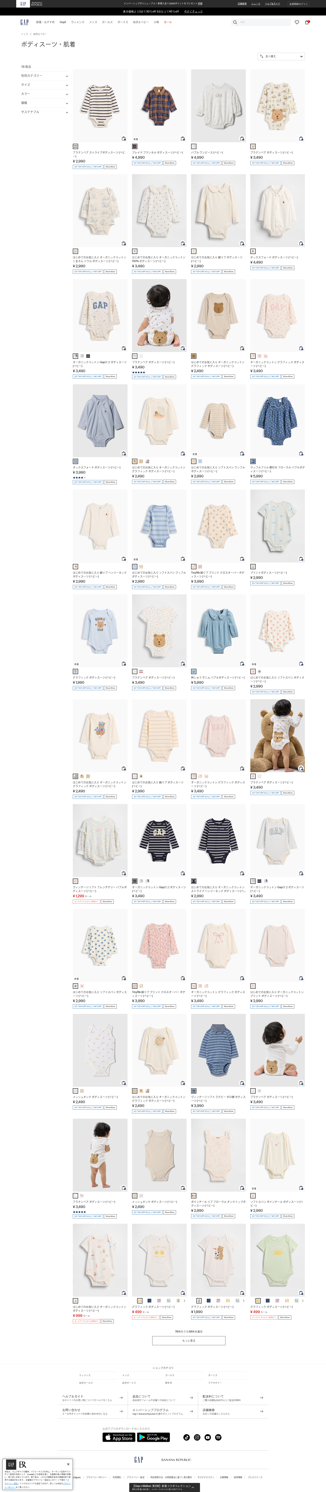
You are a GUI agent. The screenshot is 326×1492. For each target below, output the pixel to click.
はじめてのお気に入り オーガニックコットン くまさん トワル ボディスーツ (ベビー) (99, 259)
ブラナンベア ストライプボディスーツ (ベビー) (99, 154)
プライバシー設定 (136, 1477)
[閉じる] (68, 1464)
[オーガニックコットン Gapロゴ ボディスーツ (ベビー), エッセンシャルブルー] (81, 356)
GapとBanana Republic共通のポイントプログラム (157, 1414)
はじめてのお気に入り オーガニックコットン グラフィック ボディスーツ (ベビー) (217, 364)
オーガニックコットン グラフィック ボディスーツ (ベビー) (277, 364)
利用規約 (117, 1477)
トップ (24, 34)
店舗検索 (242, 3)
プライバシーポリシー (96, 1477)
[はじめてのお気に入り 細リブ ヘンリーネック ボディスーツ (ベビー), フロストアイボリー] (75, 566)
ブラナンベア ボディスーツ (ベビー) (271, 152)
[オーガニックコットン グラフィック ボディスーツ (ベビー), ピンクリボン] (265, 356)
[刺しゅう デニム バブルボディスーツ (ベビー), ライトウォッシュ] (193, 671)
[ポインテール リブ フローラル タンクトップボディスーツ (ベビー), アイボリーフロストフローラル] (193, 1195)
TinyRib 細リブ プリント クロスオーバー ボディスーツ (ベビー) (217, 574)
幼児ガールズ (86, 1383)
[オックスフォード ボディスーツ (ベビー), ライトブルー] (75, 461)
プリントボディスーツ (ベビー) (268, 572)
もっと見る (188, 1340)
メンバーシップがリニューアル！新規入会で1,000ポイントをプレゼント (163, 3)
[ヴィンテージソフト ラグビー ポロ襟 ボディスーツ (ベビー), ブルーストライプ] (193, 1091)
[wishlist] (297, 22)
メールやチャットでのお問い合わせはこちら (85, 1414)
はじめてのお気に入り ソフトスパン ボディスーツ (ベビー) (277, 679)
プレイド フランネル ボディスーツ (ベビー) (157, 152)
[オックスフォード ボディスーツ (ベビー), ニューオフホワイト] (253, 251)
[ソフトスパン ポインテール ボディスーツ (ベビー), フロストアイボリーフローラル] (253, 1195)
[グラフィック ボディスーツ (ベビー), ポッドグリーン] (258, 1300)
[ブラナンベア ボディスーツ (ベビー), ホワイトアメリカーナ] (134, 671)
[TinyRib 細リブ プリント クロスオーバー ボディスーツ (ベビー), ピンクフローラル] (200, 566)
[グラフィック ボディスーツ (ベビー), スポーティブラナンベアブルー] (75, 671)
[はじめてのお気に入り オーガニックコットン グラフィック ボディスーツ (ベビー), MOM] (141, 461)
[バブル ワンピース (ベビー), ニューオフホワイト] (193, 146)
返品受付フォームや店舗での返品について (153, 1400)
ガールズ (169, 1375)
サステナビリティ (206, 1477)
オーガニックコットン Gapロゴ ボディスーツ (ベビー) (100, 364)
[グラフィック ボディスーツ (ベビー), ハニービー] (139, 1300)
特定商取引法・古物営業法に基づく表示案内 (171, 1477)
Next (184, 1301)
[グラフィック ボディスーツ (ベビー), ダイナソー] (168, 1300)
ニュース (255, 3)
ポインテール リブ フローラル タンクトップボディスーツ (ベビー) (218, 1203)
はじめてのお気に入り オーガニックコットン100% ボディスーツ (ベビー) (158, 259)
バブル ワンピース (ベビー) (207, 152)
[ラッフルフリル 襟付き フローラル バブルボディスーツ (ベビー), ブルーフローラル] (253, 461)
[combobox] (261, 22)
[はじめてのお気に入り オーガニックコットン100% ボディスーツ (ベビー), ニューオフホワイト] (134, 251)
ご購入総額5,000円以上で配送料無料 (222, 1400)
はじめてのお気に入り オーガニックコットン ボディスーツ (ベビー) (99, 1308)
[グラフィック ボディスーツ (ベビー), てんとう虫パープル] (159, 1300)
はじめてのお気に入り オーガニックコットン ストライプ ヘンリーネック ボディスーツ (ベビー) (217, 889)
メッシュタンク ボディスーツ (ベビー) (95, 1096)
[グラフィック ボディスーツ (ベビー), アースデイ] (149, 1300)
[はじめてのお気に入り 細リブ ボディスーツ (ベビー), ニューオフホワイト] (141, 776)
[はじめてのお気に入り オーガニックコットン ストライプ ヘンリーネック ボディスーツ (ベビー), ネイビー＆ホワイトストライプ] (193, 881)
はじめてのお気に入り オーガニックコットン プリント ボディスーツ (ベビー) (277, 994)
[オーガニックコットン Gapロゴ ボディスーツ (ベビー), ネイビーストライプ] (88, 356)
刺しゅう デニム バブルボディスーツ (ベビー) (217, 677)
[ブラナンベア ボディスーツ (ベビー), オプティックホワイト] (134, 356)
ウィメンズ (85, 1375)
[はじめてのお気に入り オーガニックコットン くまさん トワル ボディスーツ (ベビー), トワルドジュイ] (75, 251)
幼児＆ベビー (40, 34)
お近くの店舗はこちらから (216, 1414)
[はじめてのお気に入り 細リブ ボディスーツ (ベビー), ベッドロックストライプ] (134, 776)
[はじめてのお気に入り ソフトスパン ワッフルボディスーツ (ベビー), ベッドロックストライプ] (193, 461)
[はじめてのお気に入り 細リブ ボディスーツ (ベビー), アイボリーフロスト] (193, 251)
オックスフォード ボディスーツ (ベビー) (274, 257)
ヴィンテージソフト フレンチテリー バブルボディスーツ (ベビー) (100, 889)
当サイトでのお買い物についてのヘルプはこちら (87, 1400)
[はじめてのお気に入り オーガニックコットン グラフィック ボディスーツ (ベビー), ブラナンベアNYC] (147, 461)
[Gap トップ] (22, 22)
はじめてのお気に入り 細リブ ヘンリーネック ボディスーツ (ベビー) (100, 574)
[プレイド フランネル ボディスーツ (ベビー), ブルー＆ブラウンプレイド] (134, 146)
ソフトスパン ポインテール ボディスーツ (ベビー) (276, 1203)
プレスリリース (255, 1477)
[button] (299, 4)
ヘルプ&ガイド (272, 3)
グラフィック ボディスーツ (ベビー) (94, 677)
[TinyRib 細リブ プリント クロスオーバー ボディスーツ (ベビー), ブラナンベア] (193, 566)
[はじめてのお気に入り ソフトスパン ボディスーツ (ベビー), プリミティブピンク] (253, 671)
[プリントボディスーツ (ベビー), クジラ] (253, 566)
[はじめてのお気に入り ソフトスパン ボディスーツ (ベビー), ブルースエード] (259, 671)
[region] (37, 1474)
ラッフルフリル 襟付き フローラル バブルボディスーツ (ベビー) (277, 469)
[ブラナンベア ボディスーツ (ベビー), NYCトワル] (253, 146)
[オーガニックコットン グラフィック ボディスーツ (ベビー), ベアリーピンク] (259, 356)
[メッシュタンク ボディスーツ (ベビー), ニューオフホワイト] (75, 1091)
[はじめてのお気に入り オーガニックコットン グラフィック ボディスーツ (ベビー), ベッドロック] (193, 356)
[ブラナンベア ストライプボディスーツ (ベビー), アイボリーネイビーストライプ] (75, 146)
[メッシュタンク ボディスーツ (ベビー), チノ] (81, 1090)
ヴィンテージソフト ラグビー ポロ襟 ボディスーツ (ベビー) (218, 1098)
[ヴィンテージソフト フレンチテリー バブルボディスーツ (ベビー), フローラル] (75, 881)
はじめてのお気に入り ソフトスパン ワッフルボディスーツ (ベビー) (218, 469)
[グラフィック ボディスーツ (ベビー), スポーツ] (178, 1300)
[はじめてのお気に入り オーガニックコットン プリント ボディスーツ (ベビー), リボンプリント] (253, 986)
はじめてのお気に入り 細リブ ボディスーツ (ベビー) (216, 259)
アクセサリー (215, 1383)
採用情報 (238, 1477)
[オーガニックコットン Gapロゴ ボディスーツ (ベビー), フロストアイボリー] (75, 356)
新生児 (168, 1383)
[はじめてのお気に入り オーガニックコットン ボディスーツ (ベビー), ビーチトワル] (75, 1300)
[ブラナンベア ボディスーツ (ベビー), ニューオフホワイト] (141, 356)
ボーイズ (212, 1375)
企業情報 (224, 1477)
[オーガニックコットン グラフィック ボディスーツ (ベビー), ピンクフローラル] (253, 356)
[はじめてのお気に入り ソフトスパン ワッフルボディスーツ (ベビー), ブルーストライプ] (200, 461)
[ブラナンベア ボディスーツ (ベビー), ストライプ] (141, 671)
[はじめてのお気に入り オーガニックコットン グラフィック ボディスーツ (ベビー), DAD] (134, 461)
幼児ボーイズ (129, 1383)
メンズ (125, 1375)
